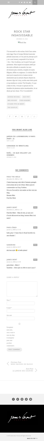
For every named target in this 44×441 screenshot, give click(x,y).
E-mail (9, 308)
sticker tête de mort (16, 104)
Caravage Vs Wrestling (18, 146)
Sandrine (11, 245)
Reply (35, 176)
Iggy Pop (26, 97)
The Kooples (12, 107)
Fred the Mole (13, 177)
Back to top (31, 438)
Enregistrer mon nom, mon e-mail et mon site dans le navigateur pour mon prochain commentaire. (11, 336)
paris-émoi (12, 227)
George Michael (14, 97)
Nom (9, 300)
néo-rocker (12, 100)
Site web (9, 315)
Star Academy (25, 100)
